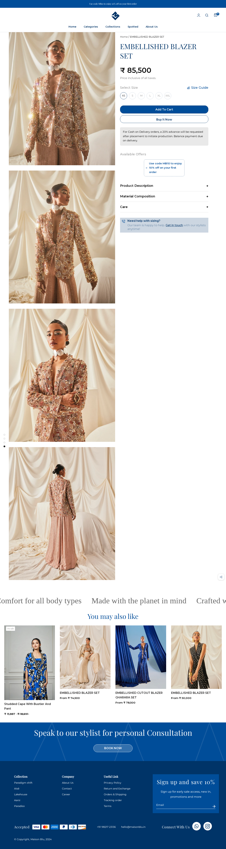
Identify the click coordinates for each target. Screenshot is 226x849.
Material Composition (137, 196)
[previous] (6, 666)
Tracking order (113, 800)
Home (72, 26)
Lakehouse (20, 794)
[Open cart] (215, 15)
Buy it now (164, 119)
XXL (167, 95)
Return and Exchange (117, 788)
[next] (219, 666)
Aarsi (17, 800)
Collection (21, 776)
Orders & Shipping (115, 794)
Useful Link (111, 776)
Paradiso (19, 806)
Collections (112, 26)
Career (66, 794)
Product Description (136, 186)
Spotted (133, 26)
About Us (152, 26)
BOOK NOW (113, 748)
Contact (67, 788)
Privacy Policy (112, 782)
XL (158, 95)
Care (124, 207)
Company (68, 776)
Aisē (16, 788)
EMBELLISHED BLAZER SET (147, 36)
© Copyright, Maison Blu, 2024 (33, 839)
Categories (91, 26)
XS (123, 95)
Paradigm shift (23, 782)
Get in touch (174, 225)
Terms (107, 806)
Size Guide (199, 88)
